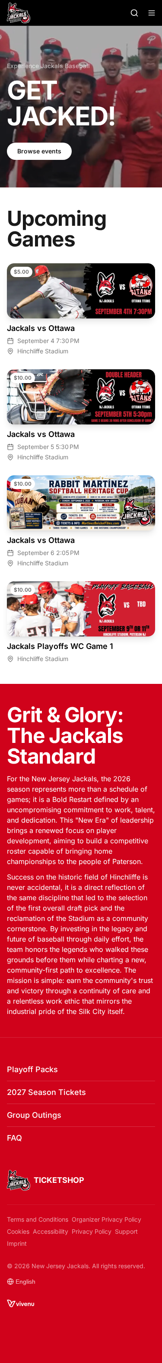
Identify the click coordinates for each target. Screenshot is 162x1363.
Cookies (18, 1231)
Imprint (17, 1243)
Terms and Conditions (37, 1219)
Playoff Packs (32, 1069)
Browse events (39, 151)
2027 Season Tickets (46, 1092)
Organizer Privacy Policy (106, 1219)
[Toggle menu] (151, 13)
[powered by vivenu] (21, 1304)
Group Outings (34, 1115)
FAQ (14, 1137)
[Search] (134, 13)
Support (126, 1231)
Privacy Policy (91, 1231)
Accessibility (50, 1231)
